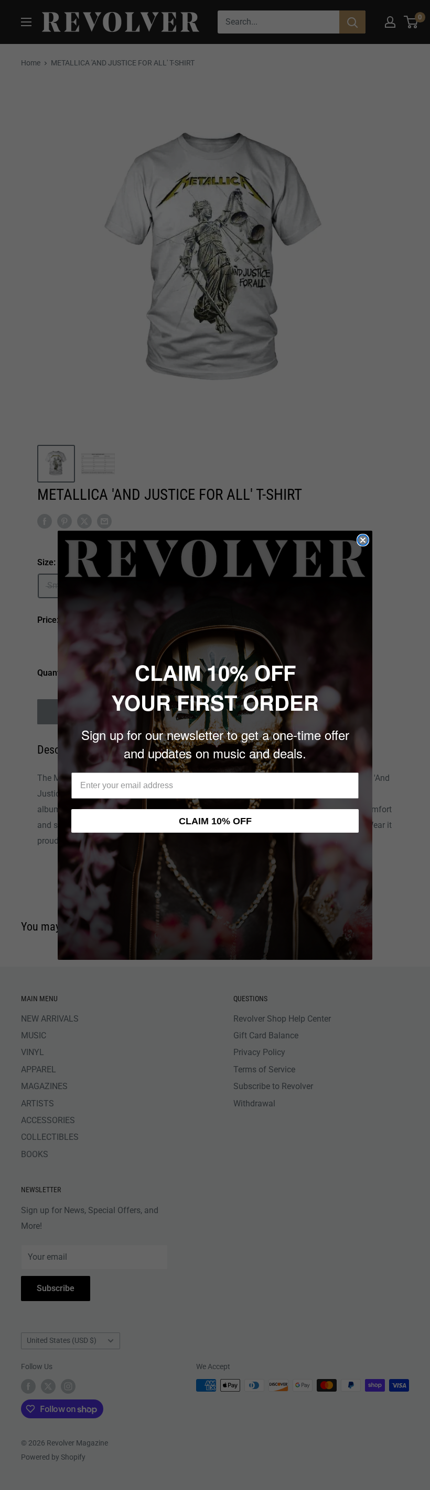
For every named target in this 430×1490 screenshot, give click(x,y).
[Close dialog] (363, 540)
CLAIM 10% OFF (215, 821)
